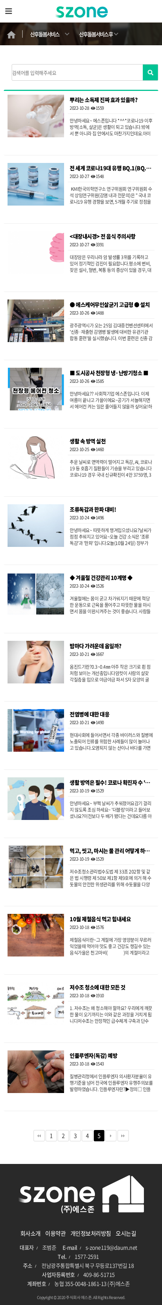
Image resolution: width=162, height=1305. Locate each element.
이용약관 (55, 1233)
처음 (39, 1135)
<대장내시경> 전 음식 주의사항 (103, 236)
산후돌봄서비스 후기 (96, 37)
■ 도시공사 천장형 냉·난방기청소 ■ (109, 373)
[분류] (9, 11)
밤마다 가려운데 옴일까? (96, 646)
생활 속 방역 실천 (87, 441)
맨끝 (123, 1135)
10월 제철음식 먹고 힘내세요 (100, 919)
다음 (110, 1135)
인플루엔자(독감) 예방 (93, 1055)
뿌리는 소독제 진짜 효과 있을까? (104, 100)
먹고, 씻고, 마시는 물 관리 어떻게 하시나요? (111, 851)
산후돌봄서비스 (44, 34)
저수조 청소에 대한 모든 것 (97, 987)
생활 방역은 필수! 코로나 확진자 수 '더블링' (111, 782)
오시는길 (126, 1233)
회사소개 (30, 1233)
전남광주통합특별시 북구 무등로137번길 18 (87, 1265)
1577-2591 (87, 1256)
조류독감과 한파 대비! (93, 509)
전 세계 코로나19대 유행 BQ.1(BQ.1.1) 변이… (111, 168)
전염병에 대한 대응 (89, 714)
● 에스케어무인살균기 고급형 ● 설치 (110, 305)
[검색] (150, 72)
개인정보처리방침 (90, 1233)
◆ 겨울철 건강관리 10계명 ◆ (101, 578)
